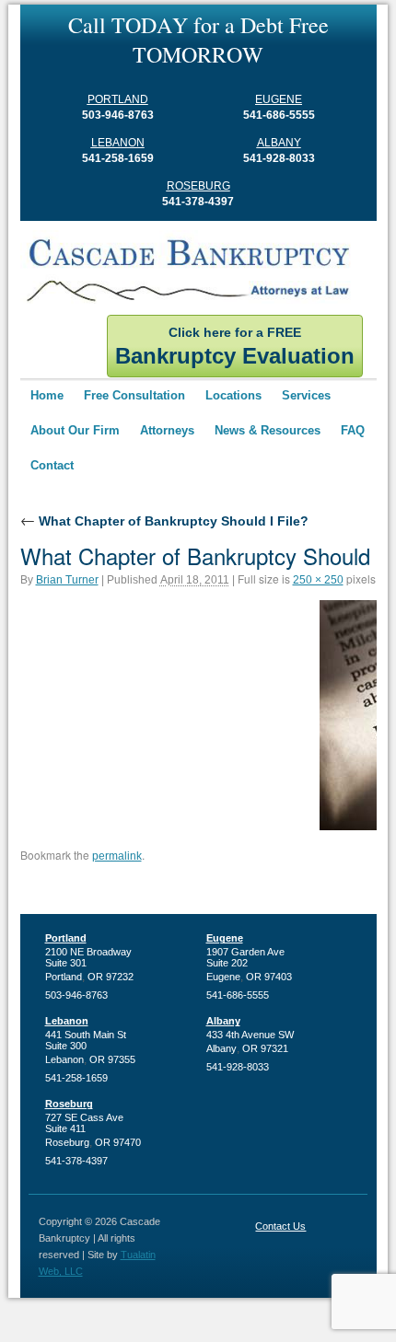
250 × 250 (318, 579)
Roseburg (198, 185)
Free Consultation (134, 395)
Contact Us (280, 1226)
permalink (117, 856)
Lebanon (118, 142)
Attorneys (167, 430)
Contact (52, 465)
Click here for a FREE (235, 346)
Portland (117, 99)
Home (47, 395)
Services (306, 395)
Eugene (278, 99)
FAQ (353, 430)
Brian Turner (67, 579)
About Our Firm (75, 430)
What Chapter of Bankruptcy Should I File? (164, 521)
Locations (233, 395)
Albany (279, 142)
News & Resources (267, 430)
